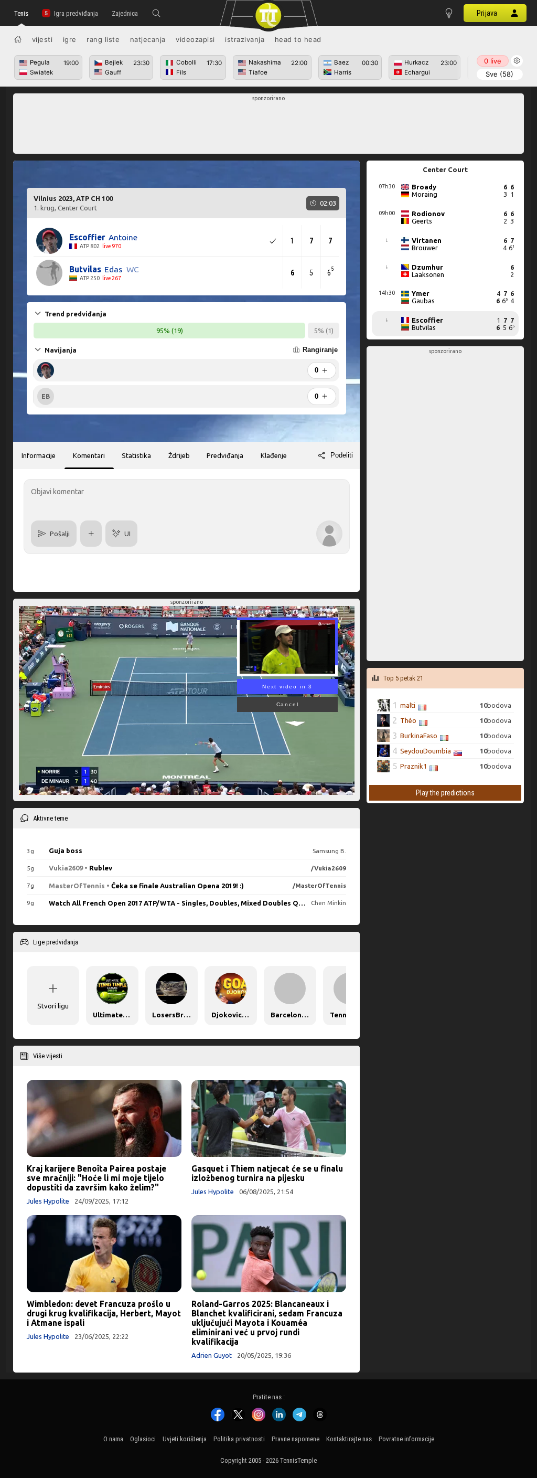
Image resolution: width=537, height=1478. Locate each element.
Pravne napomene (295, 1439)
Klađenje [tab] (274, 455)
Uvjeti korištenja (185, 1439)
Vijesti (42, 39)
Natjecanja (148, 39)
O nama (113, 1439)
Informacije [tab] (39, 455)
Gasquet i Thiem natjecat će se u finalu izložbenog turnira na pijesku (267, 1173)
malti (407, 705)
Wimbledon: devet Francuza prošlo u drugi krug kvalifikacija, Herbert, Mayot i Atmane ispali (104, 1313)
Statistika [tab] (136, 455)
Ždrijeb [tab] (179, 455)
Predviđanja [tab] (225, 455)
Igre (70, 39)
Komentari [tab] (89, 455)
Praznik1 (413, 766)
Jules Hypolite (48, 1201)
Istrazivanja (244, 39)
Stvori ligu (53, 1005)
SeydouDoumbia (425, 750)
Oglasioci (143, 1439)
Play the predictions (445, 793)
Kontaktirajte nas (349, 1439)
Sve (499, 74)
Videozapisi (195, 39)
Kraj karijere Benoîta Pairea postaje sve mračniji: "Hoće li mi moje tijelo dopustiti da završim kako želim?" (96, 1178)
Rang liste (103, 39)
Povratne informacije (406, 1439)
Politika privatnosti (239, 1439)
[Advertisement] (269, 126)
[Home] (18, 39)
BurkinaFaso (418, 735)
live (492, 61)
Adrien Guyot (211, 1355)
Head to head (298, 39)
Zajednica (125, 13)
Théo (408, 720)
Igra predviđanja (76, 13)
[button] (156, 13)
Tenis (21, 13)
